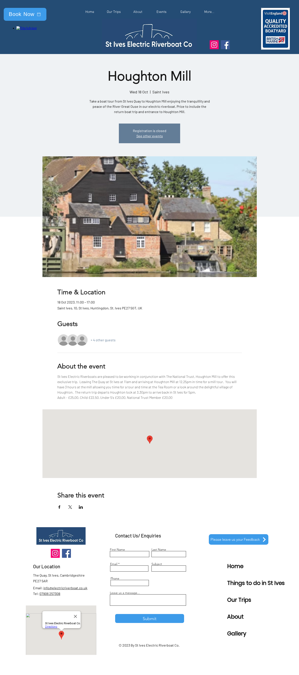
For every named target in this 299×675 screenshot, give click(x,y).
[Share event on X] (70, 507)
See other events (149, 136)
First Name (117, 549)
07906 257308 (49, 593)
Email (113, 563)
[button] (209, 12)
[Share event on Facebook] (59, 507)
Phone (115, 578)
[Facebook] (225, 44)
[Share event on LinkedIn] (81, 507)
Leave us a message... (125, 592)
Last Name (158, 549)
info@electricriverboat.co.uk (65, 588)
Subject (156, 563)
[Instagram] (214, 44)
